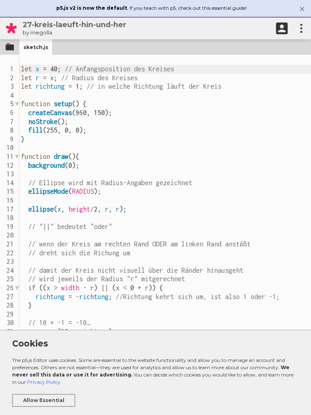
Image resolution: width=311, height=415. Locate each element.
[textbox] (165, 223)
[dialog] (155, 372)
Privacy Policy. (44, 382)
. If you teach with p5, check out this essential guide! (151, 8)
